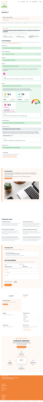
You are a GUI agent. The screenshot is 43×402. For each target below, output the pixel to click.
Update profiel (5, 304)
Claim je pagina (4, 388)
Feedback (3, 398)
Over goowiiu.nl (18, 22)
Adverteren (4, 399)
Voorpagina (3, 384)
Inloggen (40, 1)
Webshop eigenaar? (35, 1)
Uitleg (27, 1)
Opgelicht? (3, 396)
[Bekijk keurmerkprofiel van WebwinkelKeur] (4, 73)
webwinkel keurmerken (6, 157)
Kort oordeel (3, 22)
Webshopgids (23, 1)
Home (19, 1)
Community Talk (25, 22)
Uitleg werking (4, 395)
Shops (5, 10)
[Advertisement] (31, 158)
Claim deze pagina (6, 20)
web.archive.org (33, 225)
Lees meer (24, 296)
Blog (30, 1)
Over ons (3, 390)
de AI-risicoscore (14, 157)
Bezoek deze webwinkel (8, 178)
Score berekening (10, 22)
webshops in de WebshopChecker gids (14, 43)
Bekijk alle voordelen (21, 348)
